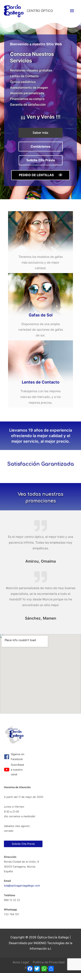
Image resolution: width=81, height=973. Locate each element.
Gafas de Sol (40, 315)
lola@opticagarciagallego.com (22, 885)
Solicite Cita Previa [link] (23, 843)
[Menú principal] (72, 10)
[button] (40, 133)
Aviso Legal (21, 962)
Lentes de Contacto (40, 382)
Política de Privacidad (49, 962)
